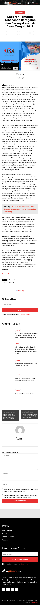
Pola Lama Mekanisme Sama (24, 394)
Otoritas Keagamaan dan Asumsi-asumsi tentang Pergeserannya (29, 415)
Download (5, 274)
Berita (18, 330)
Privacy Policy (25, 314)
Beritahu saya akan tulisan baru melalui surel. (17, 497)
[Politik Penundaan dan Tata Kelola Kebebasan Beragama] (7, 363)
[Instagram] (8, 589)
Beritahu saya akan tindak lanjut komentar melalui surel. (20, 495)
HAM (9, 280)
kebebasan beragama (19, 280)
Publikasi (20, 12)
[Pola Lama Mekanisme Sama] (7, 392)
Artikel (18, 344)
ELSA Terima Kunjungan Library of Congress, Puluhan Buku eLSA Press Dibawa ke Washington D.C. (26, 336)
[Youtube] (16, 589)
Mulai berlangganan (20, 559)
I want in (20, 310)
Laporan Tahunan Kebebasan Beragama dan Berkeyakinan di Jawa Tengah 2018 (9, 416)
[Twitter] (21, 443)
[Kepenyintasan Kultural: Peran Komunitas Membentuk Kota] (7, 377)
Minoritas (11, 282)
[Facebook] (18, 443)
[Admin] (17, 74)
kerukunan (31, 280)
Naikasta (35, 602)
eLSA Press (19, 375)
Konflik (5, 282)
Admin (21, 74)
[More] (32, 33)
